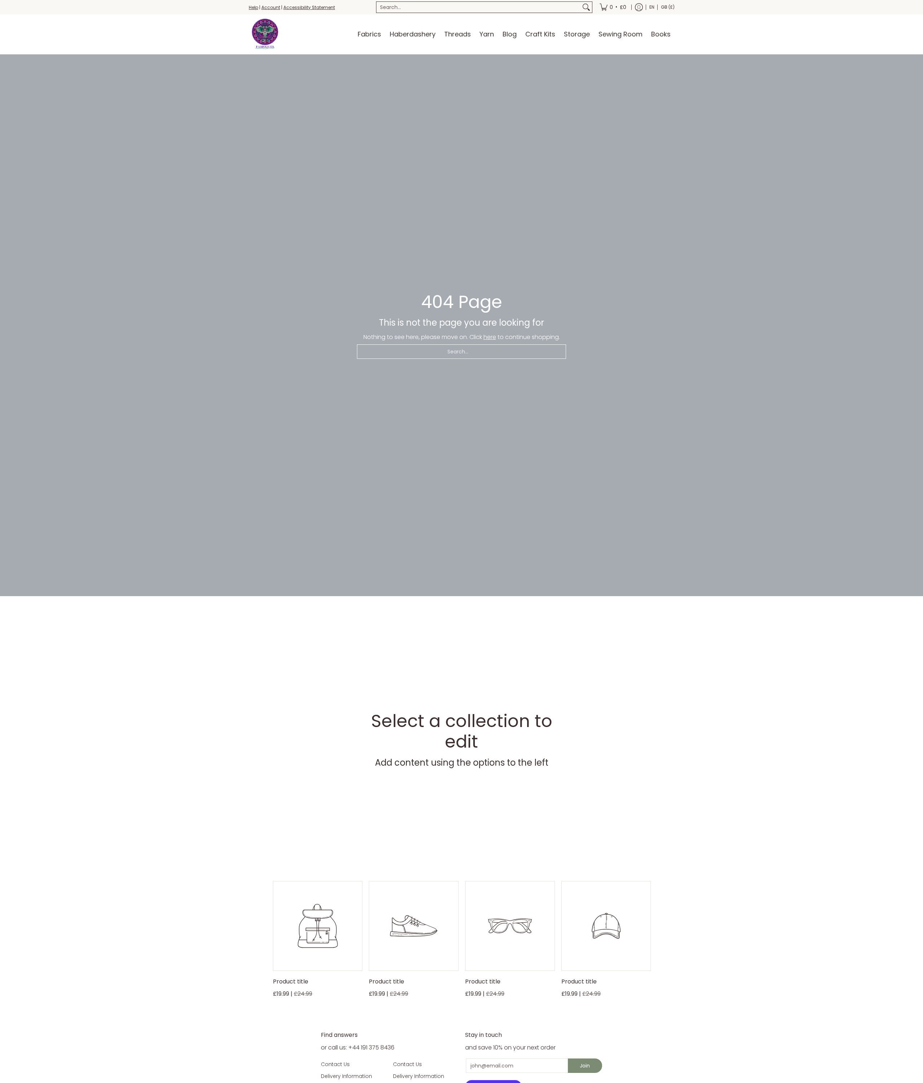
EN (651, 7)
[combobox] (478, 7)
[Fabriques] (265, 34)
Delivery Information (346, 1076)
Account (270, 7)
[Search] (586, 7)
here (489, 337)
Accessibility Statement (309, 7)
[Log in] (639, 7)
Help (253, 7)
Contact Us (335, 1064)
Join (585, 1065)
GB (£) (668, 7)
